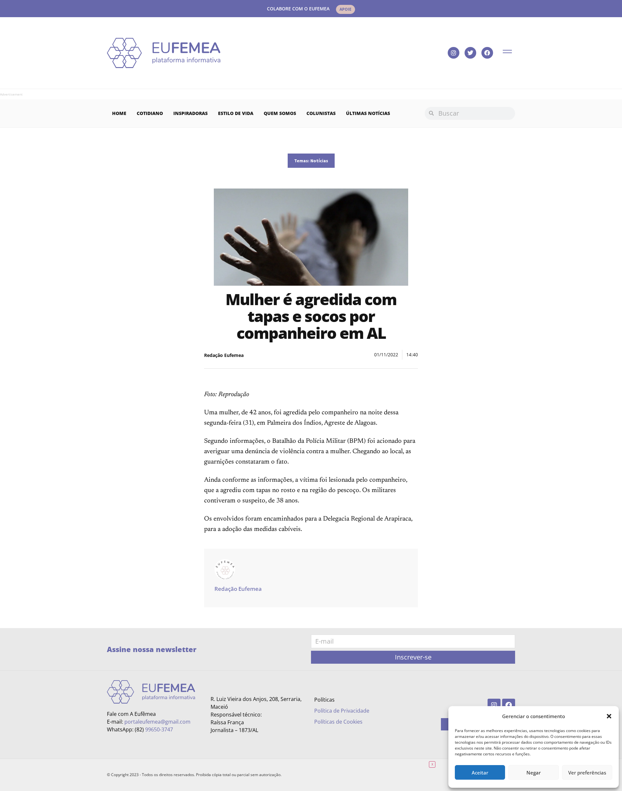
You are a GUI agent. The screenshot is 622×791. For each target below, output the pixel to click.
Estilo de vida (235, 113)
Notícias (319, 161)
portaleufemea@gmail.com (157, 721)
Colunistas (321, 113)
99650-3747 (159, 729)
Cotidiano (150, 113)
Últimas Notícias (368, 113)
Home (119, 113)
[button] (609, 716)
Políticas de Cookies (338, 721)
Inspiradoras (190, 113)
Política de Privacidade (341, 710)
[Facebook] (487, 53)
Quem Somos (280, 113)
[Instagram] (453, 53)
